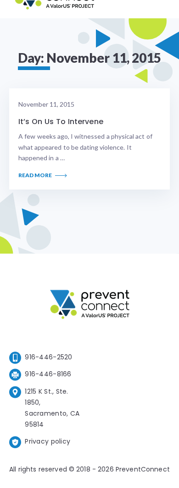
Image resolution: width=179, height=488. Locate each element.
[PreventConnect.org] (54, 9)
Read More (35, 175)
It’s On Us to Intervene (60, 121)
